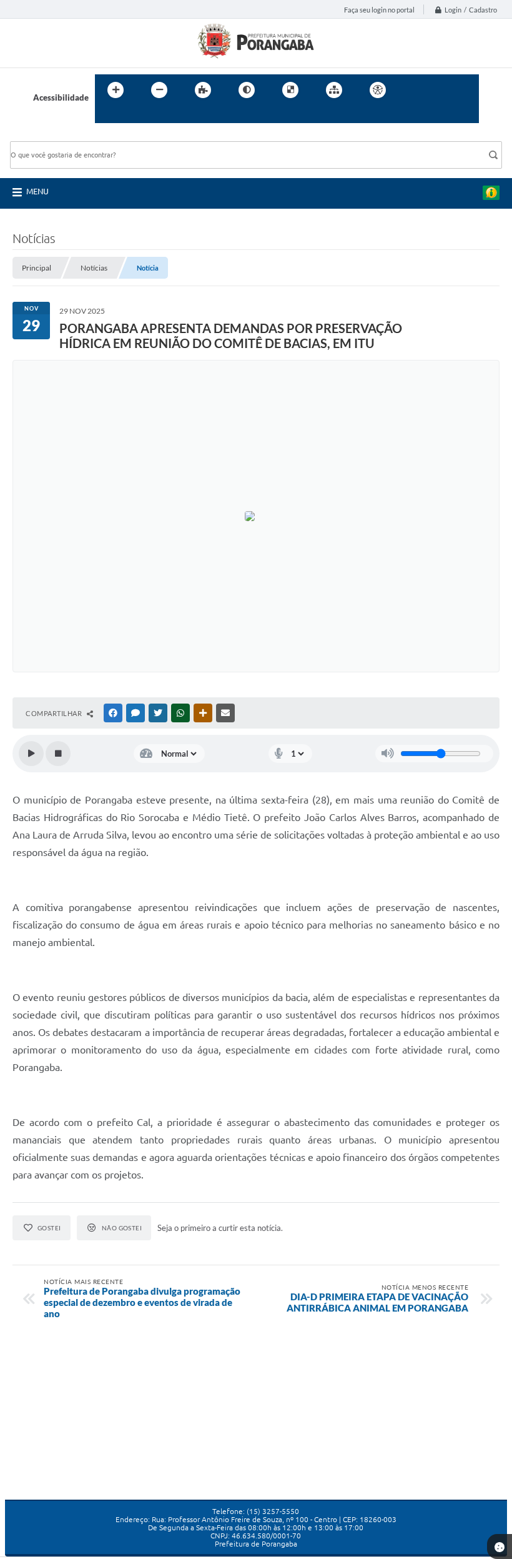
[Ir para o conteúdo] (413, 89)
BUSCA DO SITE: (47, 135)
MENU (37, 191)
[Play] (31, 753)
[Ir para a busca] (107, 115)
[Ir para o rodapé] (134, 115)
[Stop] (58, 753)
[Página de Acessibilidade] (377, 90)
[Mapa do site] (334, 90)
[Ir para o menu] (440, 89)
